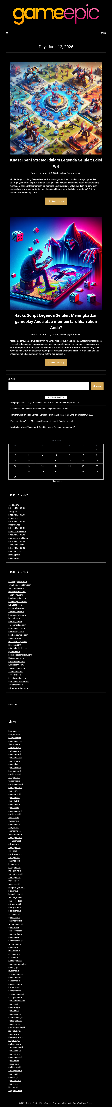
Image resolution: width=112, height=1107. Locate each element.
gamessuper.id (14, 767)
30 (15, 477)
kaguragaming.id (15, 1017)
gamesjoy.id (13, 967)
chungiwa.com (14, 638)
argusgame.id (14, 847)
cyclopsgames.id (15, 974)
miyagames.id (14, 904)
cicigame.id (13, 957)
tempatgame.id (15, 897)
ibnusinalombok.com (17, 678)
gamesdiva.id (14, 764)
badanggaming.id (15, 941)
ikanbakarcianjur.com (17, 641)
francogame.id (14, 944)
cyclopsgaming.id (16, 994)
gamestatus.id (14, 1080)
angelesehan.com (16, 611)
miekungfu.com (15, 621)
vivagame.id (13, 817)
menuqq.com (14, 558)
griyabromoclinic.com (18, 688)
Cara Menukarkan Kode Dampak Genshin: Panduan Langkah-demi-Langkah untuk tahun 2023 (52, 415)
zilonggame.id (14, 841)
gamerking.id (14, 1007)
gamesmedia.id (15, 977)
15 (97, 461)
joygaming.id (14, 987)
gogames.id (13, 1060)
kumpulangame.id (16, 894)
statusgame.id (14, 751)
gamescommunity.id (17, 964)
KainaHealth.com (16, 665)
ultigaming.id (14, 1040)
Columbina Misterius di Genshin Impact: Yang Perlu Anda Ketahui (39, 408)
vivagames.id (14, 781)
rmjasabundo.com (16, 628)
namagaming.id (15, 741)
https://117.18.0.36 (16, 508)
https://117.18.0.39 (16, 515)
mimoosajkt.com (16, 631)
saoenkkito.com (15, 595)
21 (83, 466)
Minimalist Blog (69, 1103)
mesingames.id (15, 774)
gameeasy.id (14, 1074)
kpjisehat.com (14, 645)
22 (97, 466)
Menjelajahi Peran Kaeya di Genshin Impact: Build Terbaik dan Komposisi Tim (45, 402)
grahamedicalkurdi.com (18, 681)
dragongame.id (15, 1090)
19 (56, 466)
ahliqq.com (13, 511)
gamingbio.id (14, 861)
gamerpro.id (13, 1010)
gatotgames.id (14, 907)
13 (69, 461)
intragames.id (14, 867)
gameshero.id (14, 754)
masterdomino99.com (18, 538)
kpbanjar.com (14, 651)
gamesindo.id (14, 761)
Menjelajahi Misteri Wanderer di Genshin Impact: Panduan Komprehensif (43, 427)
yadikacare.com (15, 671)
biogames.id (13, 864)
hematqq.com (14, 551)
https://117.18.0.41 (16, 528)
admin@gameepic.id (70, 173)
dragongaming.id (15, 1037)
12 (56, 461)
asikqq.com (13, 505)
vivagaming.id (14, 744)
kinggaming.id (14, 1030)
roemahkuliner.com (17, 591)
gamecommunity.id (16, 1000)
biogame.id (13, 891)
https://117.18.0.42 (16, 521)
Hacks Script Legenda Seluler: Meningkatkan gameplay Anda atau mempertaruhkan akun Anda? (56, 321)
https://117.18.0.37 (16, 541)
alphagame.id (14, 954)
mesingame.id (14, 814)
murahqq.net (14, 525)
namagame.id (14, 824)
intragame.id (13, 881)
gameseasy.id (14, 1050)
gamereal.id (13, 927)
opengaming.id (14, 831)
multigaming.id (14, 1044)
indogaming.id (14, 737)
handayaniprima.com (17, 598)
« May (53, 481)
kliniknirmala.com (16, 658)
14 (83, 461)
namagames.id (15, 787)
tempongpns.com (16, 588)
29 (97, 471)
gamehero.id (14, 797)
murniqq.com (14, 555)
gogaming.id (13, 1034)
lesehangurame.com (17, 581)
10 (29, 461)
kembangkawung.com (18, 635)
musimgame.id (15, 811)
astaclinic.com (14, 675)
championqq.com (16, 545)
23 (15, 471)
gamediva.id (13, 801)
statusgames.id (15, 1070)
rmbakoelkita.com (16, 608)
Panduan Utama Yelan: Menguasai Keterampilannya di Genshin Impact (42, 421)
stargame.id (13, 827)
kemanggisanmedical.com (20, 655)
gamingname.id (15, 1020)
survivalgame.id (15, 854)
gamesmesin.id (15, 757)
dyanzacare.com (15, 685)
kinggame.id (13, 1087)
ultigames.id (13, 1064)
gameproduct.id (15, 934)
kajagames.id (14, 981)
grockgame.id (14, 851)
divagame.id (13, 821)
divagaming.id (14, 734)
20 (69, 466)
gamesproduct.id (15, 901)
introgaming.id (14, 871)
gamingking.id (14, 1024)
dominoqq (12, 704)
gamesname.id (15, 1057)
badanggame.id (15, 960)
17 (29, 466)
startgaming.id (14, 747)
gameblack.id (14, 947)
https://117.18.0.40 (16, 548)
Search (12, 379)
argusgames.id (15, 837)
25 (42, 471)
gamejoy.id (13, 1004)
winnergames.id (15, 834)
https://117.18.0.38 (16, 535)
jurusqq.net (13, 518)
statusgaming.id (15, 1047)
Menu (103, 33)
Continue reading (56, 201)
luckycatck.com (15, 605)
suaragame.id (14, 877)
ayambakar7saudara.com (19, 585)
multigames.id (14, 1067)
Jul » (59, 481)
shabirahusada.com (17, 668)
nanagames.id (14, 991)
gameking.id (13, 1077)
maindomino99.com (17, 531)
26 (56, 471)
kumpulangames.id (16, 887)
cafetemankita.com (17, 625)
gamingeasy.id (14, 1014)
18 (42, 466)
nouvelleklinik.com (16, 661)
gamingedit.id (14, 917)
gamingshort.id (15, 921)
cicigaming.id (14, 914)
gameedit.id (13, 937)
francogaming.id (15, 924)
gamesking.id (14, 1054)
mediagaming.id (15, 984)
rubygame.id (13, 844)
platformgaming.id (16, 1027)
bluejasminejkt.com (17, 615)
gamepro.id (13, 1084)
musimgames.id (15, 784)
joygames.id (13, 971)
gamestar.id (13, 807)
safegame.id (14, 857)
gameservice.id (15, 931)
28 (83, 471)
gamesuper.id (14, 804)
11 (42, 461)
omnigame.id (14, 884)
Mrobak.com (14, 618)
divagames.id (14, 777)
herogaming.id (14, 731)
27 (69, 471)
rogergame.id (14, 951)
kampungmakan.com (17, 601)
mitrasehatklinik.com (17, 648)
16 (15, 466)
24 (29, 471)
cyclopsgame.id (15, 997)
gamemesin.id (14, 794)
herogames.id (14, 771)
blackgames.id (14, 911)
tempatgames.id (15, 874)
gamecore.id (14, 791)
